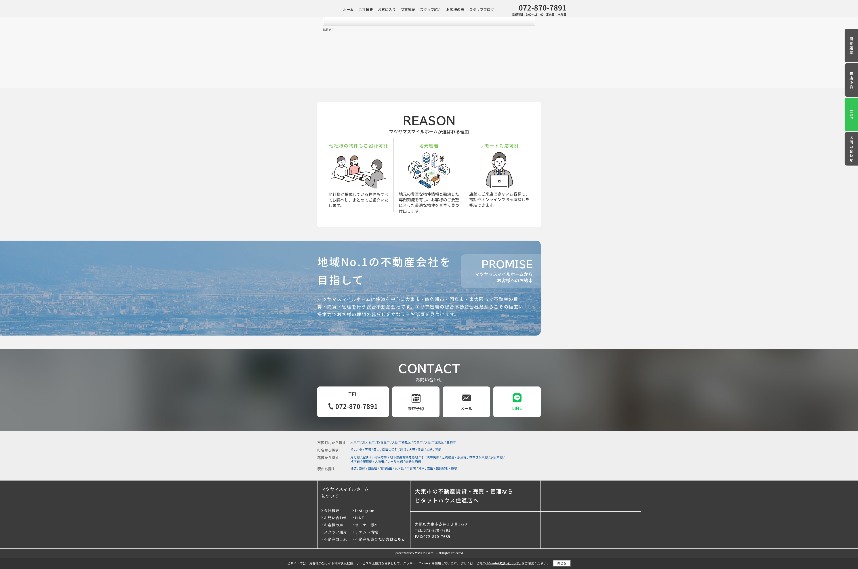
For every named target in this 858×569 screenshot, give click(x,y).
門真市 (418, 442)
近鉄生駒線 (413, 461)
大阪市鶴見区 (401, 442)
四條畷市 (383, 442)
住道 (421, 449)
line (517, 408)
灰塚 (368, 449)
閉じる (561, 563)
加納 (429, 449)
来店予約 (851, 80)
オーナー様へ (366, 524)
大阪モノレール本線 (389, 461)
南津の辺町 (390, 449)
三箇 (438, 449)
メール (466, 408)
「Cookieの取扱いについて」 (504, 563)
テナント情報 (366, 532)
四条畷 (372, 468)
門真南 (411, 468)
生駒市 (451, 442)
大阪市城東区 (434, 442)
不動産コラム (335, 539)
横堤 (454, 468)
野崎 (362, 468)
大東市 (355, 442)
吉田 (430, 468)
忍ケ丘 (399, 468)
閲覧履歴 (408, 9)
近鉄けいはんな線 (374, 457)
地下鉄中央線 (429, 457)
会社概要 (366, 9)
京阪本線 (496, 457)
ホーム (348, 9)
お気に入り (387, 9)
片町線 (355, 457)
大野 (412, 449)
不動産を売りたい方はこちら (380, 539)
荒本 (421, 468)
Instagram (365, 510)
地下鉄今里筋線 (361, 461)
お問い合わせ (851, 149)
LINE (851, 114)
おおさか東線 (478, 457)
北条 (359, 449)
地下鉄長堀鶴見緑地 (404, 457)
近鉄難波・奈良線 (454, 457)
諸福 (403, 449)
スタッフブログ (481, 9)
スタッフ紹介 (430, 9)
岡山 (376, 449)
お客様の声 (455, 9)
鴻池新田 (386, 468)
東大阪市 (368, 442)
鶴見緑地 (442, 468)
